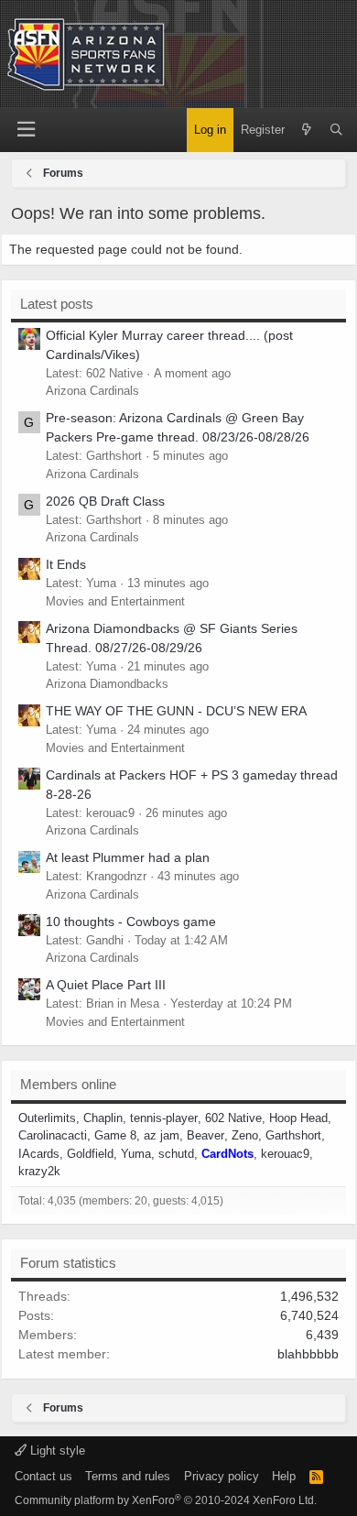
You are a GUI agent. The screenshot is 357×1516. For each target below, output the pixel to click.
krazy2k (39, 1171)
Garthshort (293, 1135)
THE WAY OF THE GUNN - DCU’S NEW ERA (176, 710)
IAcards (39, 1154)
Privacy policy (221, 1476)
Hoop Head (298, 1118)
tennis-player (164, 1118)
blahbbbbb (308, 1354)
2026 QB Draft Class (105, 501)
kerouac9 (285, 1154)
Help (284, 1476)
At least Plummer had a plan (128, 857)
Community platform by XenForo (166, 1500)
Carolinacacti (52, 1135)
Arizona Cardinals (92, 391)
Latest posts (56, 303)
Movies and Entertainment (115, 601)
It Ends (66, 564)
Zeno (245, 1135)
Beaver (205, 1135)
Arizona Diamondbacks (107, 684)
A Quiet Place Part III (106, 984)
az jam (161, 1135)
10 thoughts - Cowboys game (131, 921)
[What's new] (307, 130)
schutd (176, 1154)
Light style (56, 1450)
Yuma (136, 1154)
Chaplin (103, 1118)
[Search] (336, 130)
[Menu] (25, 129)
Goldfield (90, 1154)
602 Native (233, 1118)
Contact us (43, 1476)
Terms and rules (127, 1476)
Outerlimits (47, 1118)
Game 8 (115, 1135)
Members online (68, 1084)
